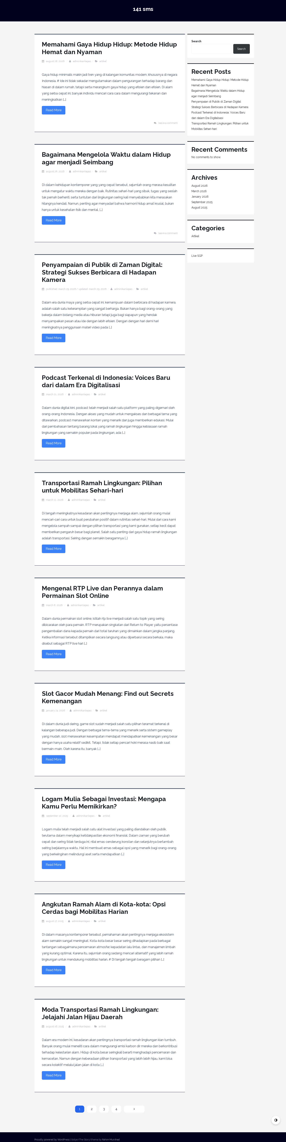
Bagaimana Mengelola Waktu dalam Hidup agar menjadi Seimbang (106, 158)
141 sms (143, 9)
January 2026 (200, 196)
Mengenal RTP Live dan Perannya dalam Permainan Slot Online (102, 592)
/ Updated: (76, 289)
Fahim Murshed (111, 1139)
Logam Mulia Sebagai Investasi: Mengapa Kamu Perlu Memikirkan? (104, 802)
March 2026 (199, 191)
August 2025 (199, 207)
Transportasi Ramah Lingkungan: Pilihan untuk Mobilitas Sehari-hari (102, 486)
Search (196, 41)
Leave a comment (168, 122)
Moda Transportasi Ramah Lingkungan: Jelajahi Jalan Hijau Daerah (100, 1013)
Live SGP (197, 255)
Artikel (103, 61)
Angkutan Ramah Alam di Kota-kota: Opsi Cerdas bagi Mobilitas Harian (104, 908)
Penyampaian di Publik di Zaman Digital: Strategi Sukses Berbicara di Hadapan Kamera (102, 272)
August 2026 (199, 185)
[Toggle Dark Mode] (275, 1120)
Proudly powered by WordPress (51, 1139)
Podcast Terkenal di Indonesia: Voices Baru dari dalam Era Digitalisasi (106, 381)
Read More (53, 110)
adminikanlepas (82, 61)
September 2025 (201, 202)
